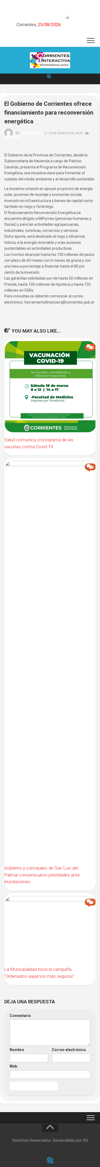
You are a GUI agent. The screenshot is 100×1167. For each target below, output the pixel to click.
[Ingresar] (48, 76)
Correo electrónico (70, 1050)
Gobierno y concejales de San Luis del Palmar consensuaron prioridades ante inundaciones (42, 874)
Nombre (18, 1050)
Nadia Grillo (32, 133)
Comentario (22, 1015)
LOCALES (11, 137)
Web (13, 1066)
